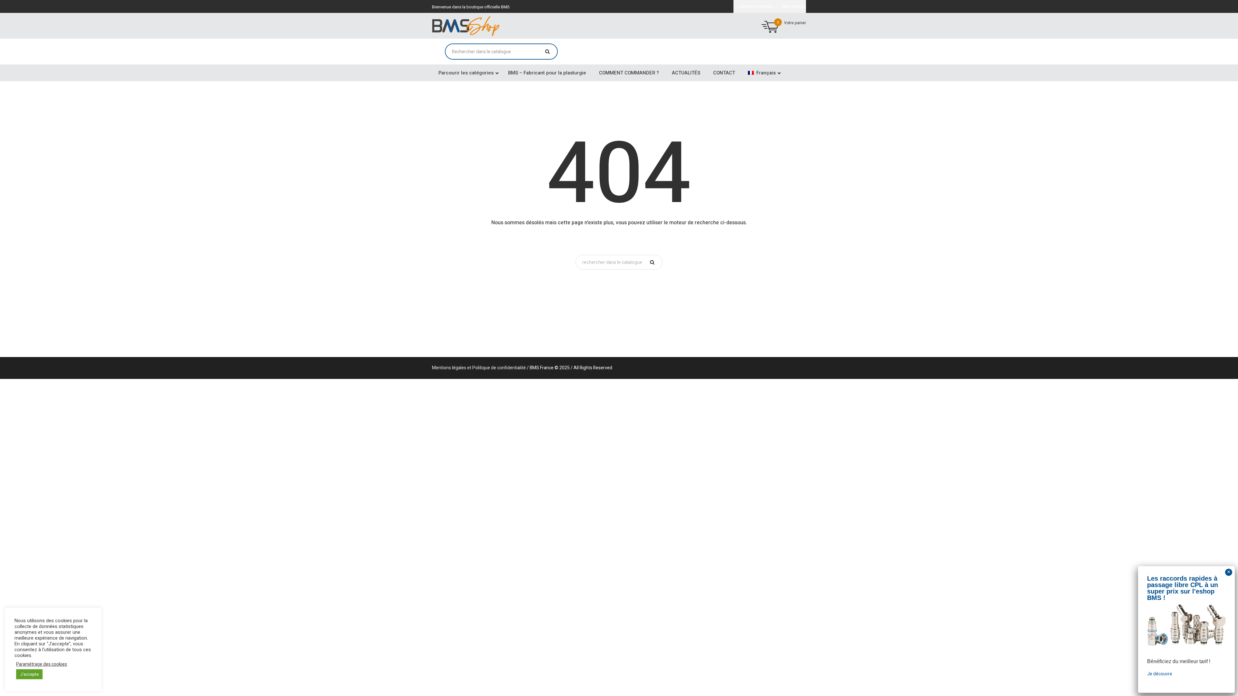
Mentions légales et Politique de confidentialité (479, 367)
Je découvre (1159, 674)
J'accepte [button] (29, 674)
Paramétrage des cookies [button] (41, 664)
